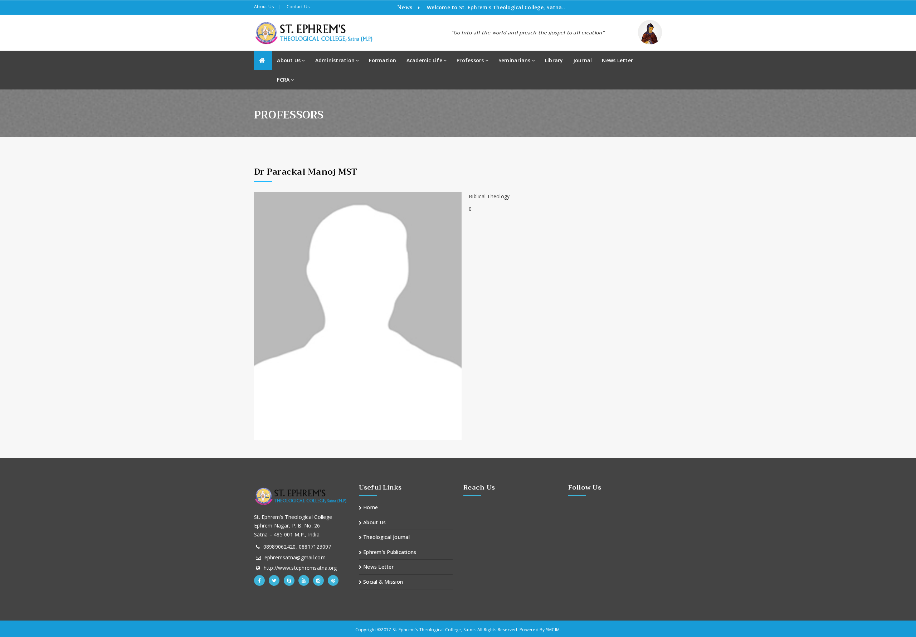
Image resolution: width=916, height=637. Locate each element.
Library (554, 60)
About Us (264, 7)
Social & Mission (382, 581)
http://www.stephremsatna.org (300, 567)
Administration (335, 60)
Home (370, 507)
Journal (582, 60)
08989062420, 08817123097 (297, 546)
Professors (470, 60)
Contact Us (298, 7)
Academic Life (424, 60)
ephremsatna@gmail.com (295, 557)
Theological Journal (386, 537)
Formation (382, 60)
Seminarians (514, 60)
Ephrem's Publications (389, 552)
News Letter (617, 60)
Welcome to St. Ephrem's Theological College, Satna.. (496, 7)
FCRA (283, 79)
